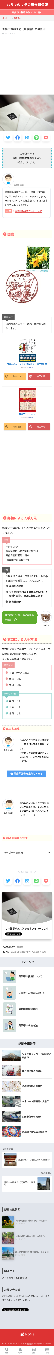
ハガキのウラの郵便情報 (14, 1278)
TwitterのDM (27, 1296)
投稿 (33, 1353)
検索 (6, 1353)
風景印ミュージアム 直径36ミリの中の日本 (27, 363)
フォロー (20, 1353)
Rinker (30, 367)
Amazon (17, 376)
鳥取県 (20, 947)
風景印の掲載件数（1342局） (27, 12)
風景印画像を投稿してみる (28, 773)
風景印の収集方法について (28, 211)
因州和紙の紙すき (22, 952)
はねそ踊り (40, 952)
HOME (29, 1334)
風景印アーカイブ (27, 414)
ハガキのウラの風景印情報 (27, 5)
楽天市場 (41, 376)
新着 (47, 1353)
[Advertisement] (27, 65)
